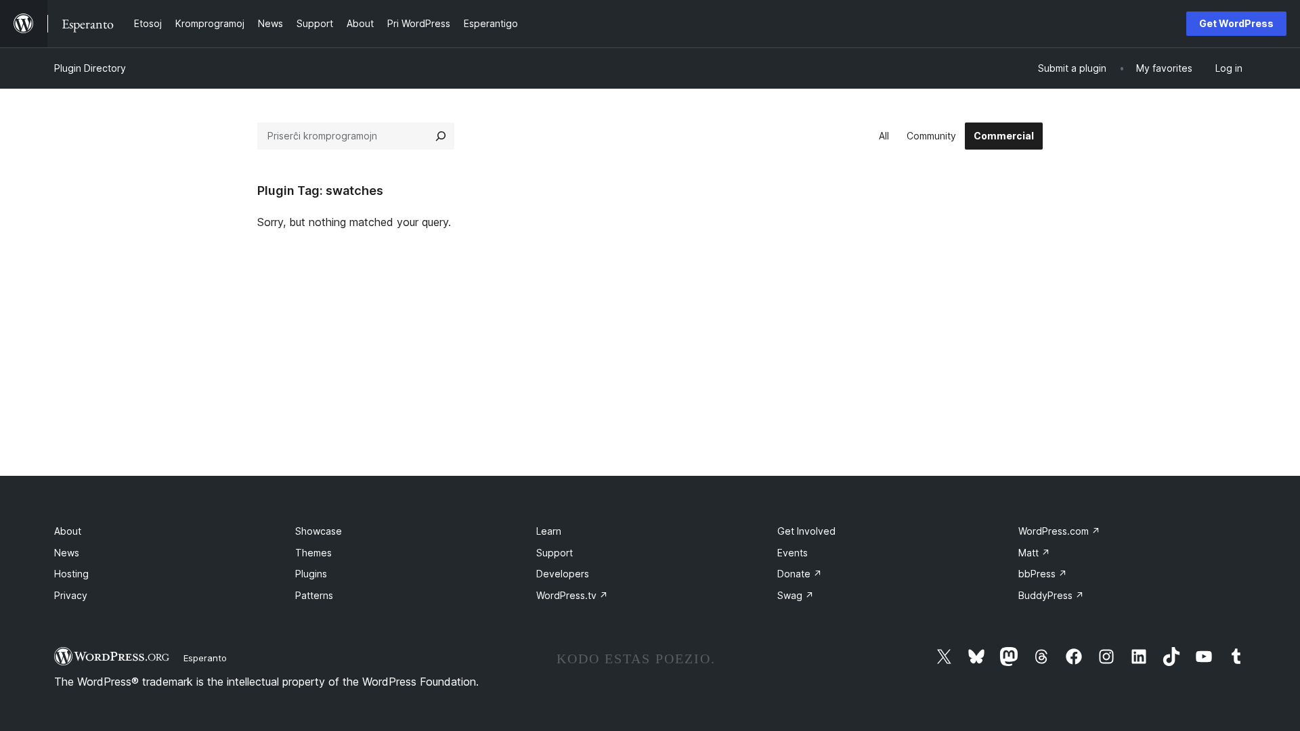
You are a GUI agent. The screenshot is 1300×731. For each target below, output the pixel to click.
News (66, 552)
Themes (313, 552)
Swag (795, 595)
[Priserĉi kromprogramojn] (440, 136)
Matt (1034, 552)
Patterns (314, 595)
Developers (562, 573)
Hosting (71, 573)
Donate (799, 573)
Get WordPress (1236, 23)
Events (792, 552)
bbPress (1042, 573)
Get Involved (806, 531)
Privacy (70, 595)
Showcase (318, 531)
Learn (548, 531)
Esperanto (205, 657)
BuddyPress (1051, 595)
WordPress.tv (572, 595)
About (67, 531)
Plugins (311, 573)
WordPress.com (1059, 531)
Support (554, 552)
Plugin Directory (90, 68)
